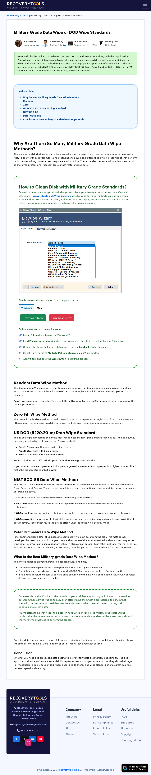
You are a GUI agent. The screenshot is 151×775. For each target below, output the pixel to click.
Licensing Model (130, 740)
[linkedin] (37, 45)
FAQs (123, 716)
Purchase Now (61, 318)
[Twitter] (24, 739)
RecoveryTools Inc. (69, 769)
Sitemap (70, 734)
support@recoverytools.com (30, 724)
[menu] (145, 6)
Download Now (33, 318)
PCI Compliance (103, 722)
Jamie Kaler (29, 45)
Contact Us (72, 722)
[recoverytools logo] (25, 5)
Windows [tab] (26, 307)
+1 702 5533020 (30, 730)
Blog (68, 728)
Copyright (126, 734)
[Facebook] (16, 739)
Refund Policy (102, 728)
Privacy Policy (102, 716)
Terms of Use (101, 734)
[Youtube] (40, 739)
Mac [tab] (39, 307)
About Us (71, 716)
